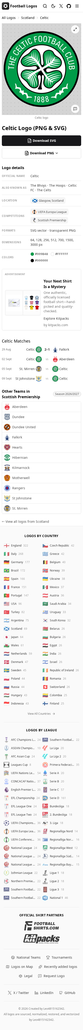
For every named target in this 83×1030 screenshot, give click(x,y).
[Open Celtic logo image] (41, 69)
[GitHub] (69, 6)
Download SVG (44, 140)
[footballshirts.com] (41, 925)
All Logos (9, 17)
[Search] (45, 6)
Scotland (28, 17)
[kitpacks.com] (41, 938)
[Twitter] (61, 6)
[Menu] (77, 6)
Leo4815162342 (53, 1009)
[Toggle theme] (53, 6)
